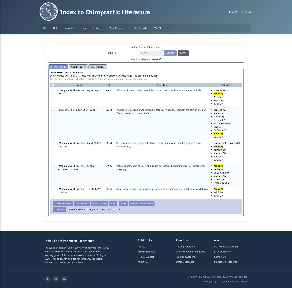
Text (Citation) (77, 209)
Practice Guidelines (186, 256)
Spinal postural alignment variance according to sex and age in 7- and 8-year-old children (162, 188)
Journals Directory (92, 27)
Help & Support (146, 256)
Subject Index (154, 47)
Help (55, 27)
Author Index (138, 47)
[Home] (44, 28)
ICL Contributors (223, 251)
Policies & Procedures (225, 261)
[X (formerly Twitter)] (56, 279)
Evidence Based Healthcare (190, 251)
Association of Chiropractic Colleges (87, 255)
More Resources (117, 27)
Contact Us (220, 256)
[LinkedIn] (64, 279)
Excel (118, 209)
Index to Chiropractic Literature (105, 12)
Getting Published (185, 246)
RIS (110, 209)
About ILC (143, 261)
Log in (244, 281)
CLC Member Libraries (226, 246)
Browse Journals (146, 251)
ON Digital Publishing (228, 281)
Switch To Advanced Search (145, 59)
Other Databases (185, 261)
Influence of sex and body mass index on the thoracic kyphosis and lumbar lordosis (158, 90)
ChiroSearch (140, 27)
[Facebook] (47, 279)
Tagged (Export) (96, 209)
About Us (70, 27)
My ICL (157, 27)
